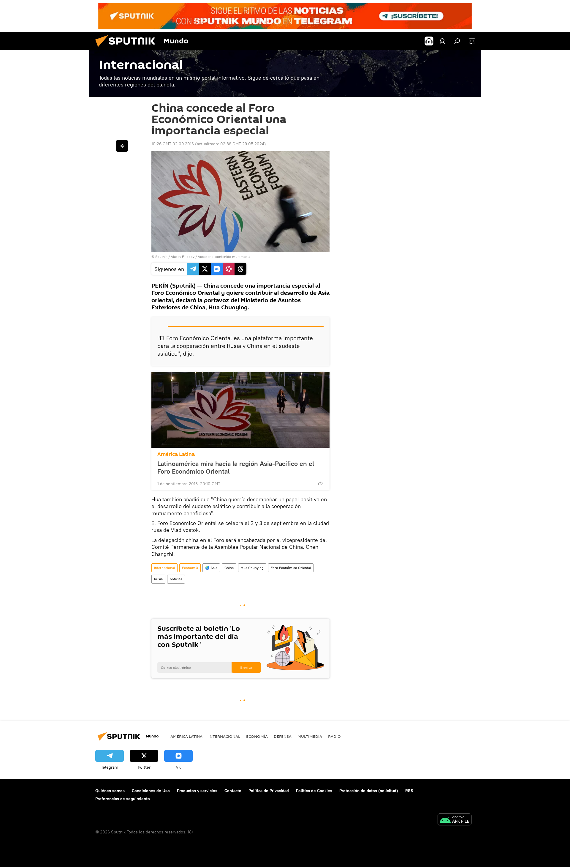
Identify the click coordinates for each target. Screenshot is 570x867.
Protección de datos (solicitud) (368, 790)
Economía (190, 567)
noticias (176, 579)
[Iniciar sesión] (442, 41)
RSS (409, 790)
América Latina (176, 454)
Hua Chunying (252, 567)
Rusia (158, 579)
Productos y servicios (197, 790)
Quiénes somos (110, 790)
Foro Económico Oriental (291, 567)
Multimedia (309, 736)
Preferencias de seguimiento (122, 798)
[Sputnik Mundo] (127, 48)
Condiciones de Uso (151, 790)
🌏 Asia (211, 567)
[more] (320, 483)
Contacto (232, 790)
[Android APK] (454, 820)
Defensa (283, 736)
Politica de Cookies (314, 790)
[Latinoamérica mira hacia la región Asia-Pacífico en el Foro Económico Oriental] (240, 410)
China (229, 567)
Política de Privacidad (268, 790)
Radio (334, 736)
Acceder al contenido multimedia (224, 256)
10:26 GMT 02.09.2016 (172, 143)
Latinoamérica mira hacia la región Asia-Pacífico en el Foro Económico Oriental (235, 467)
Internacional (164, 567)
